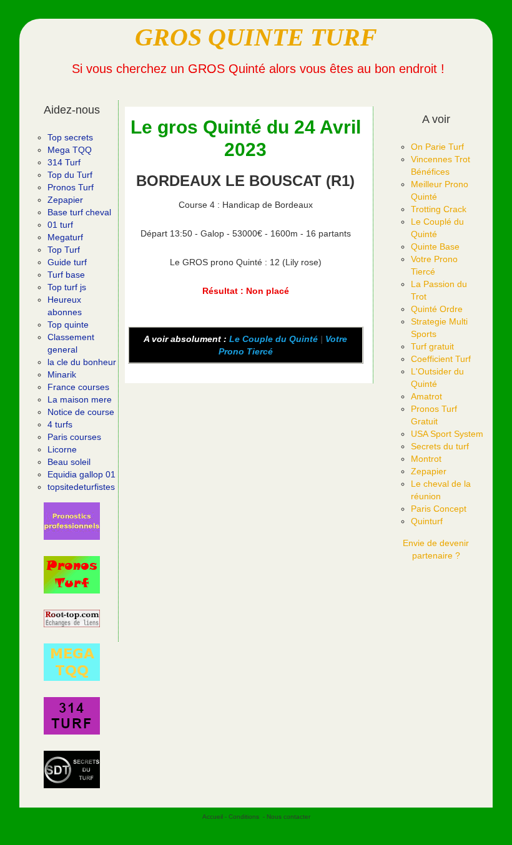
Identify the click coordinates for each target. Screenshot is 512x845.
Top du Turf (69, 175)
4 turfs (59, 424)
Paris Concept (438, 509)
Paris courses (74, 437)
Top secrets (70, 137)
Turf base (66, 275)
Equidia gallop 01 (81, 474)
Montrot (426, 459)
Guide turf (67, 262)
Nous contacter (288, 816)
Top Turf (63, 250)
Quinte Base (435, 247)
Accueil (212, 816)
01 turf (60, 225)
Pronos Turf (70, 187)
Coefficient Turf (441, 359)
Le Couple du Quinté (273, 339)
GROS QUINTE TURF (256, 37)
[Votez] (72, 521)
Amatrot (426, 396)
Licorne (62, 449)
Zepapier (65, 200)
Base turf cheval (79, 212)
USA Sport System (447, 434)
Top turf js (66, 287)
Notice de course (80, 412)
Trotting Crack (438, 209)
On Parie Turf (437, 147)
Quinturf (427, 521)
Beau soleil (69, 462)
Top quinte (68, 325)
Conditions (244, 816)
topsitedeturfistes (81, 487)
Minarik (61, 374)
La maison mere (79, 399)
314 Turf (64, 162)
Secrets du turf (440, 446)
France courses (78, 387)
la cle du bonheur (81, 362)
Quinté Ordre (437, 309)
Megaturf (65, 237)
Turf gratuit (432, 346)
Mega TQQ (69, 150)
